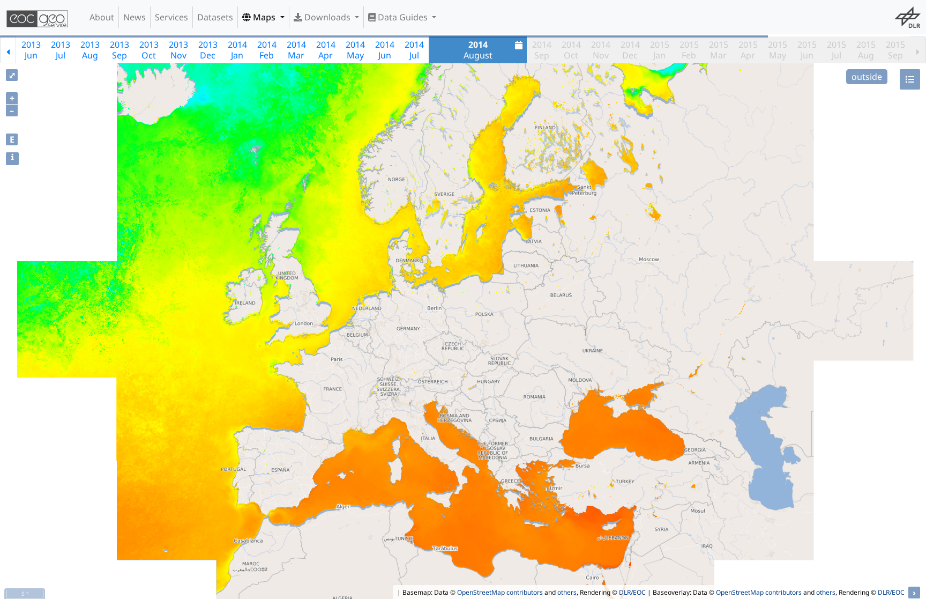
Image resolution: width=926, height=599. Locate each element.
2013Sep (119, 50)
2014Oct (571, 50)
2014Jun (384, 50)
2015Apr (748, 50)
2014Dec (630, 50)
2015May (777, 50)
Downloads (327, 17)
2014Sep (541, 50)
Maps (264, 17)
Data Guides (403, 17)
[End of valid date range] (918, 49)
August (478, 50)
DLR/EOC (632, 592)
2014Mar (296, 50)
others (567, 592)
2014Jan (237, 50)
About (101, 17)
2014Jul (414, 50)
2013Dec (208, 50)
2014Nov (600, 50)
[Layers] (910, 79)
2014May (355, 50)
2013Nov (178, 50)
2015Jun (807, 50)
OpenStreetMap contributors (500, 592)
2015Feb (689, 50)
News (134, 17)
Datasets (215, 17)
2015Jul (836, 50)
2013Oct (149, 50)
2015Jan (659, 50)
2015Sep (895, 50)
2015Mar (718, 50)
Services (171, 17)
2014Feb (267, 50)
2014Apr (325, 50)
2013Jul (60, 50)
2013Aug (90, 50)
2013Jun (31, 50)
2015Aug (866, 50)
